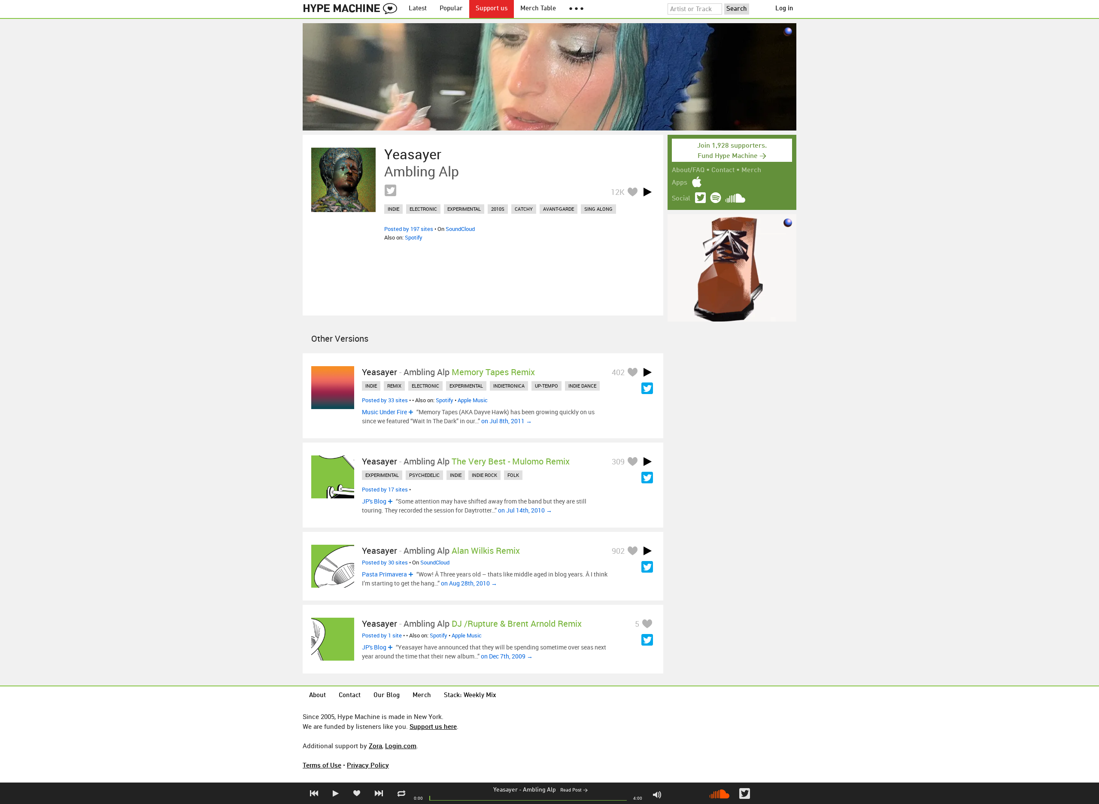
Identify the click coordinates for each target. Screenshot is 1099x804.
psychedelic (424, 475)
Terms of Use (322, 765)
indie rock (484, 475)
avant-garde (558, 209)
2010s (497, 209)
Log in (784, 9)
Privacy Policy (368, 765)
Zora (375, 745)
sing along (598, 209)
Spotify (413, 237)
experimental (464, 209)
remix (394, 385)
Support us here (433, 726)
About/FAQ (688, 170)
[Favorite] (632, 191)
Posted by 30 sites (385, 562)
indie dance (582, 385)
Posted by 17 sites (385, 489)
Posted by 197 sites (408, 229)
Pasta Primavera (384, 574)
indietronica (509, 385)
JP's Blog (374, 501)
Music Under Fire (384, 412)
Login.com (400, 745)
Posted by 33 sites (385, 400)
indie (393, 209)
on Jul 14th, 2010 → (525, 510)
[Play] (647, 192)
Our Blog (386, 695)
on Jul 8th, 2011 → (506, 421)
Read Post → (574, 790)
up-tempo (546, 385)
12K (618, 192)
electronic (423, 209)
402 (618, 372)
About (317, 695)
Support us (491, 9)
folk (513, 475)
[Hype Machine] (352, 9)
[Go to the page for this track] (343, 180)
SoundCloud (460, 229)
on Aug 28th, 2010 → (469, 583)
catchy (524, 209)
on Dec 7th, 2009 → (507, 656)
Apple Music (473, 400)
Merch (751, 170)
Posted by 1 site (382, 635)
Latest (418, 9)
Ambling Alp (539, 790)
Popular (451, 9)
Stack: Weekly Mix (470, 695)
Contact (723, 170)
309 (618, 461)
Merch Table (538, 9)
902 (618, 551)
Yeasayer (505, 790)
